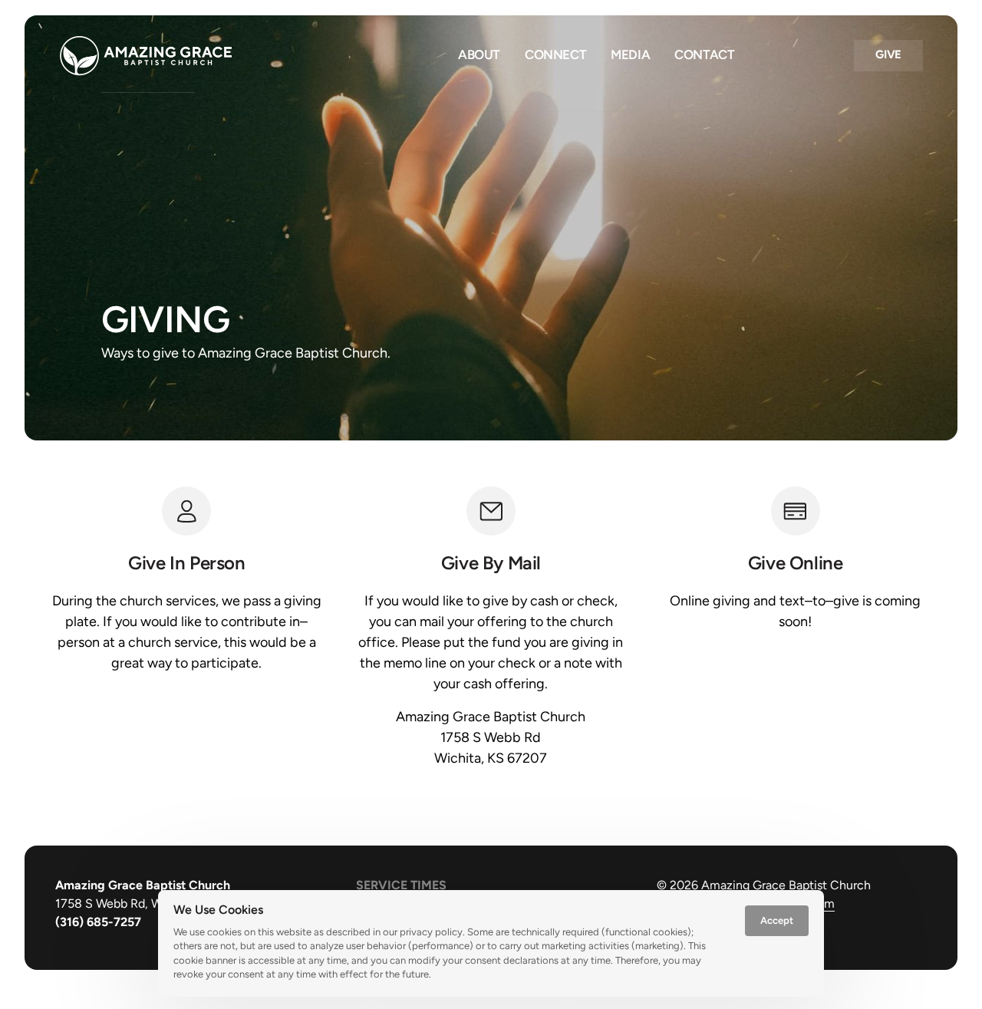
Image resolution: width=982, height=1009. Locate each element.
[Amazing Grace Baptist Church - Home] (146, 55)
